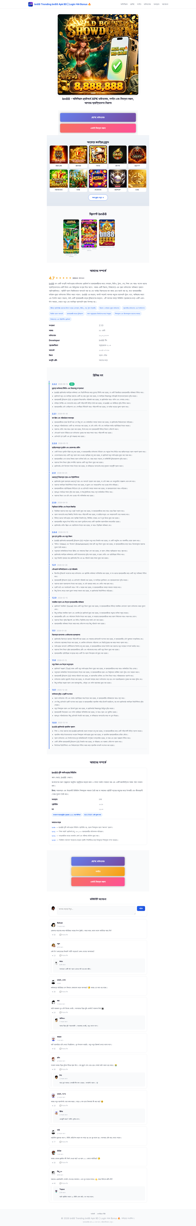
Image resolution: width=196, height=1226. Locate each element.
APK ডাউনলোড (98, 117)
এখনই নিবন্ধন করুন (98, 128)
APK (132, 4)
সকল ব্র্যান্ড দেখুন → (98, 197)
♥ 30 (53, 1163)
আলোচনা (165, 4)
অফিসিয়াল (124, 4)
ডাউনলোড (147, 4)
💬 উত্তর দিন (63, 935)
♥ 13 (53, 956)
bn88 (51, 283)
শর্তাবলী (93, 1214)
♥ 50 (53, 935)
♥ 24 (53, 1013)
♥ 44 (53, 1183)
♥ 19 (53, 1106)
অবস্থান (156, 4)
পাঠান (141, 908)
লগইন (139, 4)
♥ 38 (53, 992)
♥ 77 (53, 1142)
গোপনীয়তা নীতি (101, 1214)
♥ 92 (53, 1049)
